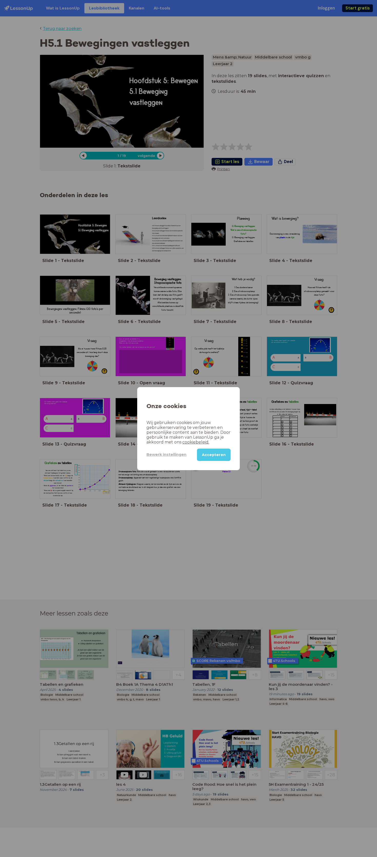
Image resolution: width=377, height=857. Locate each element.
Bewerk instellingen (166, 454)
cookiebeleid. (195, 441)
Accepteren (214, 454)
